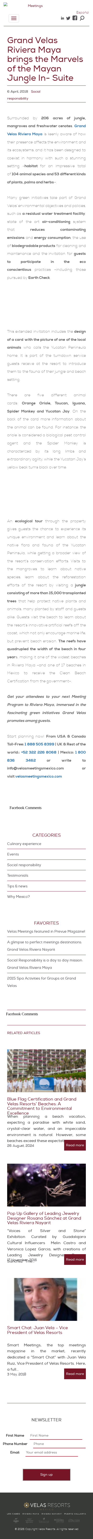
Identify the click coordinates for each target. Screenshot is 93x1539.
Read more (75, 1145)
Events (13, 854)
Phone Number (15, 1444)
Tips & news (17, 886)
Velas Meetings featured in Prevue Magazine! (46, 931)
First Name (15, 1435)
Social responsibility (24, 865)
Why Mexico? (18, 897)
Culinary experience (24, 844)
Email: (15, 1452)
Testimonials (17, 875)
